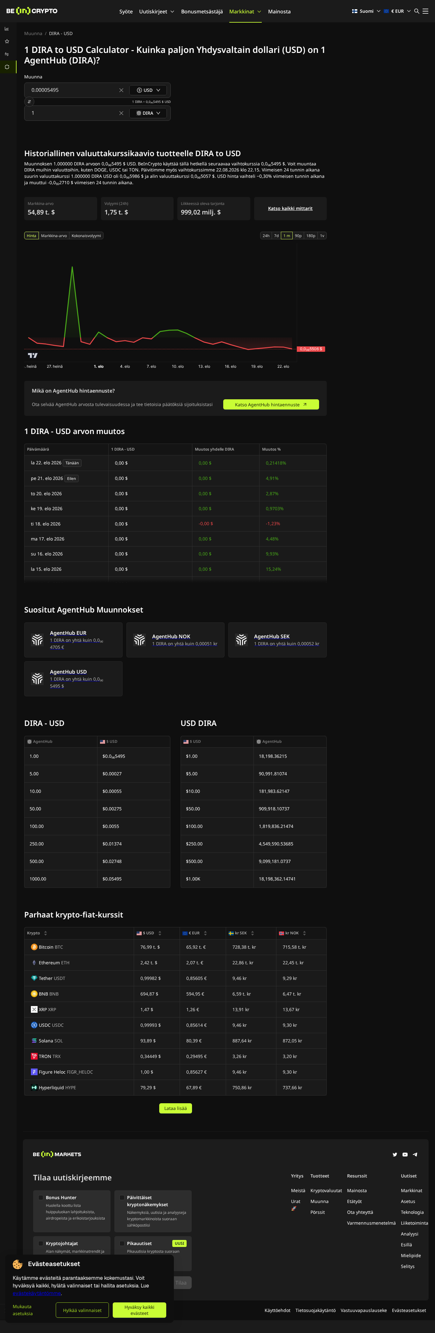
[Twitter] (395, 1155)
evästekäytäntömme (37, 1293)
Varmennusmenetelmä (371, 1223)
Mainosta (279, 11)
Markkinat (241, 11)
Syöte (126, 11)
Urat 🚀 (295, 1204)
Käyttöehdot (277, 1310)
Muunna (33, 33)
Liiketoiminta (414, 1223)
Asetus (408, 1201)
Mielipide (411, 1255)
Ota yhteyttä (360, 1212)
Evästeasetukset (409, 1310)
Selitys (408, 1266)
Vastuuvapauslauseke (364, 1310)
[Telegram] (415, 1155)
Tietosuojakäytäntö (316, 1310)
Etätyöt (354, 1201)
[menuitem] (8, 28)
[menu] (8, 47)
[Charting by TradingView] (33, 355)
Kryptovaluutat (326, 1190)
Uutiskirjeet (153, 11)
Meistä (298, 1190)
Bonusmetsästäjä (202, 11)
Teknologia (412, 1212)
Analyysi (409, 1234)
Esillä (406, 1245)
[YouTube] (405, 1155)
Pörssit (317, 1212)
